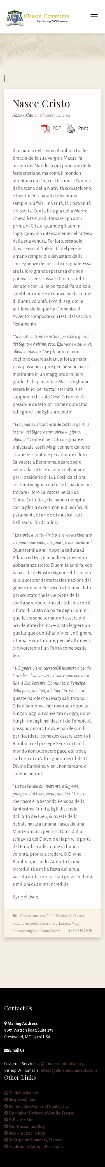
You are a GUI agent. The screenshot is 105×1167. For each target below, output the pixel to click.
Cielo (50, 916)
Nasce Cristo (41, 103)
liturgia (64, 923)
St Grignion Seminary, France (34, 1140)
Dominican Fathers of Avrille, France (41, 1113)
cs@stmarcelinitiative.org (60, 1063)
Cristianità (64, 916)
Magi (75, 923)
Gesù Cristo (48, 923)
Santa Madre (51, 931)
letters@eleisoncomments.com (68, 1070)
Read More (79, 930)
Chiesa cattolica (32, 916)
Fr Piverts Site (21, 1120)
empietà (31, 923)
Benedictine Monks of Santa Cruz (38, 1106)
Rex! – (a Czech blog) (26, 1133)
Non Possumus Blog (26, 1126)
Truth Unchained (23, 1093)
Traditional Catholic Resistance (36, 1146)
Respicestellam (22, 1099)
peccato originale (26, 931)
